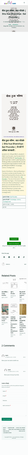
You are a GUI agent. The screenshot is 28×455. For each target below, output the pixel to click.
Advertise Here (11, 427)
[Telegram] (14, 257)
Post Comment (7, 419)
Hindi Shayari (6, 431)
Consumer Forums (7, 432)
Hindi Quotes (22, 431)
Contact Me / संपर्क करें (20, 427)
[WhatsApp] (19, 257)
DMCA (4, 429)
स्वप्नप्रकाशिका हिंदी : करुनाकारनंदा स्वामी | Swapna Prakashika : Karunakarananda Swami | (23, 324)
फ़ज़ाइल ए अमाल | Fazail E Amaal (5, 318)
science (12, 21)
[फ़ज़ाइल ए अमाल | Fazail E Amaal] (5, 309)
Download (14, 239)
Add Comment (7, 405)
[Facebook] (4, 257)
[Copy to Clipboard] (23, 257)
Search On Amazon (14, 243)
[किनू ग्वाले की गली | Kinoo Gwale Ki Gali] (23, 284)
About (4, 427)
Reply (24, 357)
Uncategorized (17, 21)
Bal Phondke (18, 158)
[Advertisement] (14, 50)
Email (4, 396)
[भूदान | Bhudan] (14, 284)
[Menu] (24, 2)
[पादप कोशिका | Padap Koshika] (5, 284)
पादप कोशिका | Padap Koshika (5, 293)
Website (5, 400)
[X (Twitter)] (9, 257)
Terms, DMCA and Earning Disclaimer (16, 429)
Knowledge (7, 21)
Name (5, 391)
